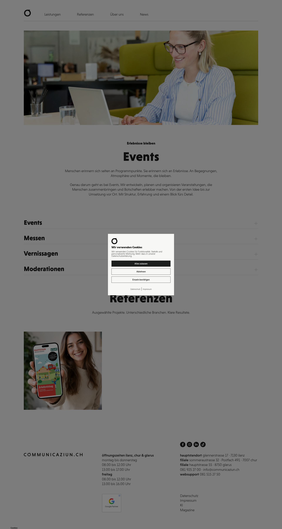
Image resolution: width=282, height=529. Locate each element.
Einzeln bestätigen (141, 279)
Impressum (147, 289)
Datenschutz (135, 289)
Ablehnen (141, 271)
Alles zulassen (141, 263)
